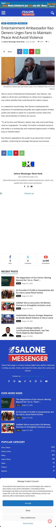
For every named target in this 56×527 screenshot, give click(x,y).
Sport (3, 463)
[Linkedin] (20, 382)
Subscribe (46, 256)
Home (3, 19)
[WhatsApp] (37, 51)
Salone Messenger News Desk (13, 42)
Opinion (4, 471)
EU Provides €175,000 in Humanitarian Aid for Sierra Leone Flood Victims (35, 291)
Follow (28, 256)
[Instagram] (28, 187)
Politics (4, 467)
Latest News (6, 459)
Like (10, 256)
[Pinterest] (31, 51)
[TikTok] (25, 382)
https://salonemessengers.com (28, 177)
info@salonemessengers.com (32, 376)
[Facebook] (19, 51)
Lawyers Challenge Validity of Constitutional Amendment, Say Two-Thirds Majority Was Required (32, 330)
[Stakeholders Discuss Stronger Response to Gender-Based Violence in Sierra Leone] (7, 319)
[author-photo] (28, 164)
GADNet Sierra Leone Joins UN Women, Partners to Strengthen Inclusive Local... (34, 304)
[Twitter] (25, 51)
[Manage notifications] (50, 521)
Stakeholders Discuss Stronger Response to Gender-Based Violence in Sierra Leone (34, 316)
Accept (28, 503)
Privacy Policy (28, 523)
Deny (28, 510)
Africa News (17, 19)
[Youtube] (31, 187)
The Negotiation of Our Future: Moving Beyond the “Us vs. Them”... (33, 278)
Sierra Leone (22, 23)
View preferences (28, 518)
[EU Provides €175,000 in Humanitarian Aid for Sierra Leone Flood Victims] (7, 294)
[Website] (36, 382)
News (9, 19)
